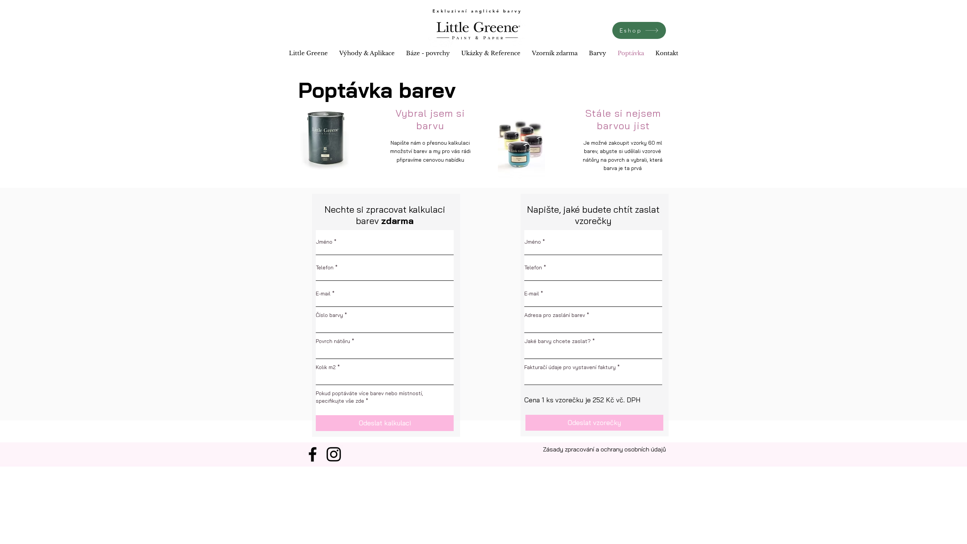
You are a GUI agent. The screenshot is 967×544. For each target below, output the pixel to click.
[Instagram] (333, 454)
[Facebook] (312, 454)
